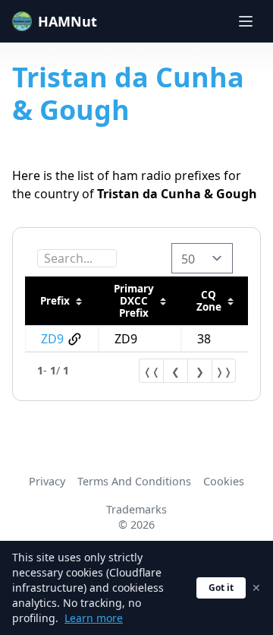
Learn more (93, 618)
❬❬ (151, 371)
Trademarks (136, 509)
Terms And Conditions (134, 481)
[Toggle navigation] (246, 21)
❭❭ (223, 371)
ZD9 (52, 338)
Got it (221, 587)
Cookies (223, 481)
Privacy (47, 481)
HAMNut (67, 21)
